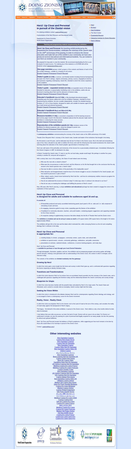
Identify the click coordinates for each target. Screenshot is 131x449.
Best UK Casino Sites (65, 360)
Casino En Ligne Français (65, 409)
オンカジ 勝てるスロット (65, 394)
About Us (24, 17)
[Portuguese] (53, 73)
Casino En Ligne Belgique (65, 386)
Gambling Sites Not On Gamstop (65, 362)
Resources (53, 17)
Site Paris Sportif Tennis (65, 392)
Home (18, 17)
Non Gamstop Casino (65, 345)
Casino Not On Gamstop (65, 343)
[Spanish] (46, 73)
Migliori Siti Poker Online (65, 411)
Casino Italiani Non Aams (65, 377)
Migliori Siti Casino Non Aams (65, 382)
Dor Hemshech (92, 17)
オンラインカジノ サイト (65, 353)
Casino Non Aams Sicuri (65, 340)
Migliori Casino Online (65, 388)
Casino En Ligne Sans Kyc (65, 417)
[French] (59, 73)
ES (113, 17)
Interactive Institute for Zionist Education (103, 38)
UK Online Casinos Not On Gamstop (65, 364)
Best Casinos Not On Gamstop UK (65, 357)
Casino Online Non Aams (65, 358)
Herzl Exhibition (95, 30)
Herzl (84, 17)
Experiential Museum (97, 35)
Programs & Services (42, 17)
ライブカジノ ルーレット (65, 396)
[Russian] (65, 73)
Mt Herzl (93, 27)
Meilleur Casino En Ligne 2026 (65, 398)
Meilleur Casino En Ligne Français (65, 368)
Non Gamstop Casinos (65, 338)
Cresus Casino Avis (65, 400)
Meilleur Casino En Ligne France (65, 366)
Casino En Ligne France (65, 403)
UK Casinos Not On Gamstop (65, 375)
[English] (40, 73)
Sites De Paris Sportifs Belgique (65, 384)
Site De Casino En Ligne (65, 401)
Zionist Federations (63, 17)
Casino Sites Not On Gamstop (65, 347)
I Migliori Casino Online (65, 381)
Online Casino (65, 351)
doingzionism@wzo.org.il (54, 66)
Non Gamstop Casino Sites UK (65, 349)
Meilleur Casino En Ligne (65, 407)
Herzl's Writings (95, 40)
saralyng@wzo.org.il (61, 32)
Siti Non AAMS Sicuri (65, 413)
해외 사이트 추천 (65, 405)
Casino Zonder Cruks (65, 369)
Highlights (32, 17)
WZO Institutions (75, 17)
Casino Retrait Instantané (65, 390)
